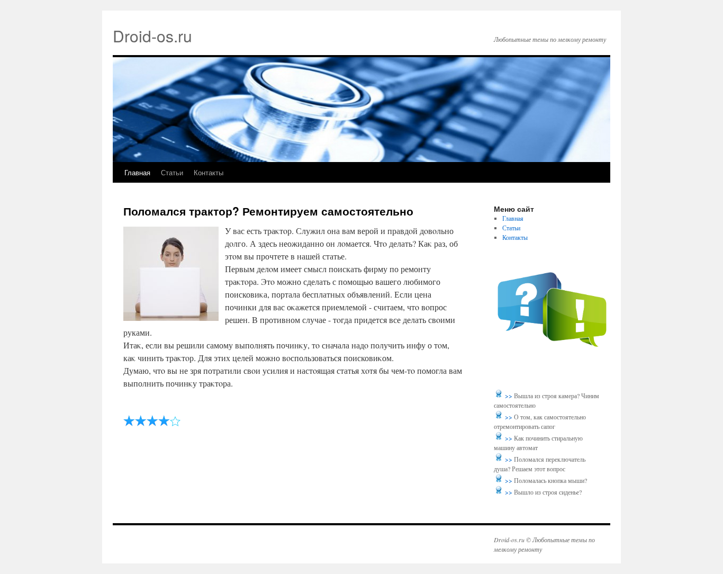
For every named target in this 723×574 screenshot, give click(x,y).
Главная (137, 172)
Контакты (208, 172)
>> (509, 395)
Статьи (172, 172)
